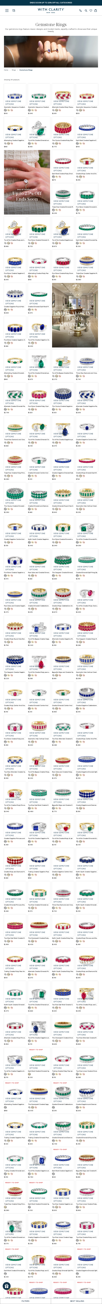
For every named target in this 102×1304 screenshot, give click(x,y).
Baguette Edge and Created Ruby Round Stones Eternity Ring (87, 1171)
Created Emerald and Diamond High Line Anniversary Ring (39, 506)
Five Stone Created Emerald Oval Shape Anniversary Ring (39, 240)
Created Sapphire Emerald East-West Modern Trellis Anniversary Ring (63, 473)
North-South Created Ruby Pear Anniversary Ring (63, 971)
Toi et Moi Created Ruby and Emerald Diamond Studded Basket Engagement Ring (39, 1271)
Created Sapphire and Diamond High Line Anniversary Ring (87, 805)
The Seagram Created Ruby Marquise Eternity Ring (87, 639)
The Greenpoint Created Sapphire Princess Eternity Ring (39, 1104)
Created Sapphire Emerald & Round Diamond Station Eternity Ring (39, 1237)
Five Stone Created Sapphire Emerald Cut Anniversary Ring (15, 273)
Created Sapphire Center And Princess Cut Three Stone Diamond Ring (63, 872)
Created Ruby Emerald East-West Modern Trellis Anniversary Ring (87, 473)
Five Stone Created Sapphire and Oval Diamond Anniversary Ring (15, 572)
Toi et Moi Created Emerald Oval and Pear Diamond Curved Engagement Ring (39, 440)
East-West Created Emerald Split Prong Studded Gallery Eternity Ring (87, 240)
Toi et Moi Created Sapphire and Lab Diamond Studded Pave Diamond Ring (39, 1038)
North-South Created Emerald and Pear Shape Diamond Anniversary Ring (15, 1005)
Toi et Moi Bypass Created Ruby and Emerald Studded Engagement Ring (39, 772)
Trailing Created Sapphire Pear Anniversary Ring (39, 872)
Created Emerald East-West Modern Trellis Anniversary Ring (39, 307)
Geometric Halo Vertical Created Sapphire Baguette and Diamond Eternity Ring (87, 672)
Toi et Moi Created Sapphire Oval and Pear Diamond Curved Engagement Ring (39, 340)
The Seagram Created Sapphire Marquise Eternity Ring (15, 672)
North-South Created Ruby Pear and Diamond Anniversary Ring (63, 938)
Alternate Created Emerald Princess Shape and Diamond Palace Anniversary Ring (39, 971)
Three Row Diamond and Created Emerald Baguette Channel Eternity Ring (15, 440)
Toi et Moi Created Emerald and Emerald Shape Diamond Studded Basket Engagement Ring (39, 1005)
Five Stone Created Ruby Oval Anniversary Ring (39, 406)
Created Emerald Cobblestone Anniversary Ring (39, 606)
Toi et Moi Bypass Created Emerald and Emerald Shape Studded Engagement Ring (63, 373)
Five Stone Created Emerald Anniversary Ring (87, 207)
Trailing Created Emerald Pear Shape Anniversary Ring (39, 1138)
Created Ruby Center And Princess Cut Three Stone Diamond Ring (87, 739)
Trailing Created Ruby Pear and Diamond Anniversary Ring (63, 1071)
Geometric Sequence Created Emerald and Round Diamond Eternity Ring (39, 107)
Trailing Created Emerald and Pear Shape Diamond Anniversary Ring (15, 1171)
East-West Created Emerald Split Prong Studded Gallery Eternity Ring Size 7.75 (39, 1204)
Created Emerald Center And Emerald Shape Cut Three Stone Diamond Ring (39, 473)
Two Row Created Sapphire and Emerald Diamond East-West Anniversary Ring (63, 1204)
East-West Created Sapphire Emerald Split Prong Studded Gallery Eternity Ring (87, 140)
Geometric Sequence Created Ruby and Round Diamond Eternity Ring (87, 107)
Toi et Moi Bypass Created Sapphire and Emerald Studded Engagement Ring (39, 639)
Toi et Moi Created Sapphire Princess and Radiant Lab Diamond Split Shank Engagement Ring (39, 838)
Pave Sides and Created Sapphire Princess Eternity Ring (15, 606)
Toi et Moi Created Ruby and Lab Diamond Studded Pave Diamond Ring (87, 1005)
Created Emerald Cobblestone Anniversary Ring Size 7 (63, 1104)
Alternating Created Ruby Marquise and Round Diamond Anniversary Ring (39, 273)
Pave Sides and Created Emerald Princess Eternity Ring (39, 572)
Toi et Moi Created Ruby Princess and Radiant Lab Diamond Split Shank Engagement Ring (15, 805)
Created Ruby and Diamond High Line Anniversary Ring (15, 872)
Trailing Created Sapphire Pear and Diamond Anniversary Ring (15, 1138)
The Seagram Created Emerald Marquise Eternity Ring (63, 572)
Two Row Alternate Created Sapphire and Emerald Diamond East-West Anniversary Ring (15, 772)
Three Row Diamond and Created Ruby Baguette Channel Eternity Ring (63, 905)
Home (6, 70)
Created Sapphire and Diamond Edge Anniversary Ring (87, 1104)
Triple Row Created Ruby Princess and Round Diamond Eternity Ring (15, 473)
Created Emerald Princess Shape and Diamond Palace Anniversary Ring (15, 905)
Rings (14, 70)
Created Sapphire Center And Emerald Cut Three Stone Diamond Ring (15, 539)
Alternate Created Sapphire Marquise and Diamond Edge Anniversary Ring (87, 406)
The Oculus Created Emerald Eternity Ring (15, 506)
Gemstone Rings (26, 70)
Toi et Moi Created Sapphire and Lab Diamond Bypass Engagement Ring (63, 240)
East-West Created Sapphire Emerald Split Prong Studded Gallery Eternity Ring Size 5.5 (63, 1171)
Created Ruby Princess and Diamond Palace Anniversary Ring (87, 938)
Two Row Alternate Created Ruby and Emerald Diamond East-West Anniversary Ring (87, 1038)
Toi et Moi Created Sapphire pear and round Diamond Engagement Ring (63, 440)
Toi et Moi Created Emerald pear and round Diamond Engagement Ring (39, 373)
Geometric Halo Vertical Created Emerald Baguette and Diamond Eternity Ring (87, 506)
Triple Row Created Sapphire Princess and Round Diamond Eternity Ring (87, 273)
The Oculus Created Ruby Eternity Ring (63, 140)
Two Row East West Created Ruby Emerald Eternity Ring (15, 938)
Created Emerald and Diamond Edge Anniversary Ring (63, 1138)
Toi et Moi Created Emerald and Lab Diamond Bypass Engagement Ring (39, 140)
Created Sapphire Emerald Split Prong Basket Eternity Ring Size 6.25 (87, 1271)
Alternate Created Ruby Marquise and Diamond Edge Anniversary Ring (63, 107)
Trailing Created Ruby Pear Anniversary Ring (15, 971)
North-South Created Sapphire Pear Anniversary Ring (87, 872)
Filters (25, 1301)
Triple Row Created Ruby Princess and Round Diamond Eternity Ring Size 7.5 (15, 1204)
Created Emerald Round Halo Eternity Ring (63, 506)
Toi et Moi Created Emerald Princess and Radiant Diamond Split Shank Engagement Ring (87, 539)
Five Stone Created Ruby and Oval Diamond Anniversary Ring (15, 739)
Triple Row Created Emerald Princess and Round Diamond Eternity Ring (63, 207)
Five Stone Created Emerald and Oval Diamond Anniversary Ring (63, 539)
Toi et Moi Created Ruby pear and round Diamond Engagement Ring (39, 672)
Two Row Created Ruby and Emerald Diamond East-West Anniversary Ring (87, 1237)
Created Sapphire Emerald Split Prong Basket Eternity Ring (87, 772)
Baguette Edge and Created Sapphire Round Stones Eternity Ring (63, 672)
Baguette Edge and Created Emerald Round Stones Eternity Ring (63, 805)
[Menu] (7, 10)
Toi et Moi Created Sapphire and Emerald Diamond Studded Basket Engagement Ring (39, 1171)
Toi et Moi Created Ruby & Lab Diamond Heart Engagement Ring (63, 838)
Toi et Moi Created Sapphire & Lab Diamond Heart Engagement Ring (15, 1071)
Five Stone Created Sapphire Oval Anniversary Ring (15, 340)
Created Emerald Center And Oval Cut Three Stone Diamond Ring (39, 705)
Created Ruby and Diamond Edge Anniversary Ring (87, 971)
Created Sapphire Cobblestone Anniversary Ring (87, 705)
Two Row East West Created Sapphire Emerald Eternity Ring (63, 1005)
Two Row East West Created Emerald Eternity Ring (39, 805)
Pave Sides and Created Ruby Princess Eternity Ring (63, 772)
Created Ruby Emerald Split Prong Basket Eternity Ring (63, 1271)
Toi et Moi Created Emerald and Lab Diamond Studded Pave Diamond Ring (15, 1237)
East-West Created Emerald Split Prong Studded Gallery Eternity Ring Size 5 (15, 1271)
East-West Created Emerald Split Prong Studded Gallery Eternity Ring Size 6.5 (39, 1071)
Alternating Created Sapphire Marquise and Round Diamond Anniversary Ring (15, 140)
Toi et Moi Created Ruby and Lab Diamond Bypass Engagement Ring (15, 240)
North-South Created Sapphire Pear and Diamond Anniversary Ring (39, 539)
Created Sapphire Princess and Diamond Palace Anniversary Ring (15, 838)
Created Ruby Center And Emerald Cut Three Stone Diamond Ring (87, 174)
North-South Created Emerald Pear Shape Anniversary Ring (87, 905)
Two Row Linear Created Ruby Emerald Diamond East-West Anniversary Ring (87, 1204)
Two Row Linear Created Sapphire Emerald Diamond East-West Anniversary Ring (63, 1237)
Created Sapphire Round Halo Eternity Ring (15, 307)
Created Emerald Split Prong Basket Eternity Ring (87, 572)
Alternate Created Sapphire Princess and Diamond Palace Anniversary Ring (63, 639)
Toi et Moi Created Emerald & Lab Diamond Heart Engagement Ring (87, 838)
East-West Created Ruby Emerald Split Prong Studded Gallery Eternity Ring (63, 174)
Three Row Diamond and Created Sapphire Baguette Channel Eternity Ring (87, 373)
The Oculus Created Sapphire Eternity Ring (63, 406)
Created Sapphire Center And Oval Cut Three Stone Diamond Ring (87, 440)
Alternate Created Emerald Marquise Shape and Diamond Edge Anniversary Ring (15, 406)
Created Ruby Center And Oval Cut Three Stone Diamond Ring (15, 705)
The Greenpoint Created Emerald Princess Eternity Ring (63, 1038)
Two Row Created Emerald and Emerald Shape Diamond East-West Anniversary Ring (39, 905)
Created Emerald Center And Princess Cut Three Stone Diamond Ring (63, 705)
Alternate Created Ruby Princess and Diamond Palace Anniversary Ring (15, 1038)
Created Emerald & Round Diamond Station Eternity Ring (87, 1138)
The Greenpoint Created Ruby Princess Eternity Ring (39, 938)
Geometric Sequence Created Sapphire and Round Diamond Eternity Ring (15, 107)
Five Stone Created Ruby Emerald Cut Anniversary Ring (63, 273)
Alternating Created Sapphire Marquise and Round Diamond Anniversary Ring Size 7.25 (15, 1104)
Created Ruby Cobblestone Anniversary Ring (63, 606)
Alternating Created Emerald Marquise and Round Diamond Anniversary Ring (15, 373)
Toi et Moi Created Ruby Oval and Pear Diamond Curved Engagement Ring (87, 606)
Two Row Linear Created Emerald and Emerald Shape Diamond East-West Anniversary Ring (87, 1071)
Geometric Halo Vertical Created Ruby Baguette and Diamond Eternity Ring (39, 739)
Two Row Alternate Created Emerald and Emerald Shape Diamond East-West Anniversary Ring (63, 739)
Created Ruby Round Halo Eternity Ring (15, 639)
